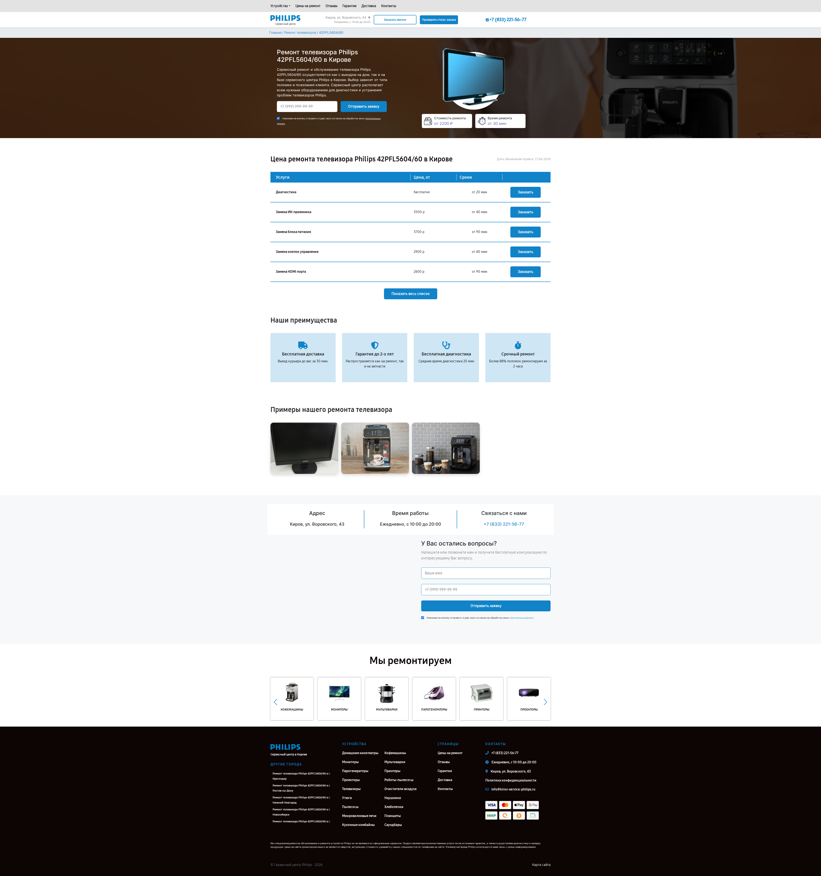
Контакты (388, 6)
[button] (275, 702)
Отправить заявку (363, 106)
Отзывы (331, 6)
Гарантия (349, 6)
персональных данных (521, 617)
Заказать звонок (395, 20)
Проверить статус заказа (439, 20)
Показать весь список (410, 293)
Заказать (525, 192)
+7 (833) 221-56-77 (504, 524)
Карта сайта (541, 865)
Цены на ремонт (307, 6)
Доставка (369, 6)
